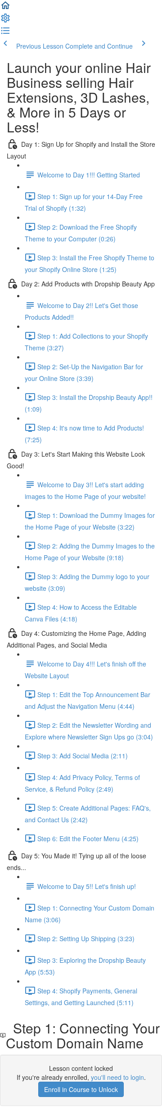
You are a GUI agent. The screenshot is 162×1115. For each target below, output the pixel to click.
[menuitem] (5, 20)
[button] (5, 8)
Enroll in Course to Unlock (81, 1089)
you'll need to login (117, 1077)
